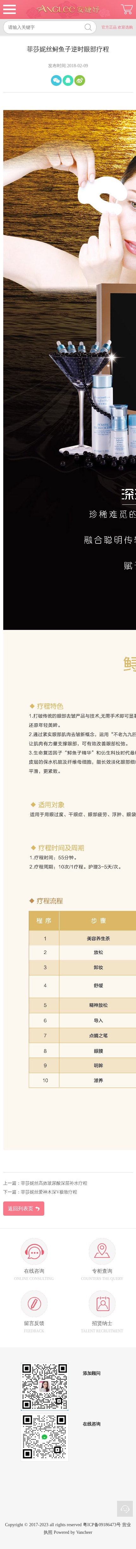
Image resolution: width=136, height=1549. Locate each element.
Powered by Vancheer (73, 1532)
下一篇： (12, 1192)
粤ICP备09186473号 (102, 1524)
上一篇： (12, 1183)
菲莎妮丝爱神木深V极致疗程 (49, 1192)
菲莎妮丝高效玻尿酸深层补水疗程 (54, 1183)
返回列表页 (20, 1208)
